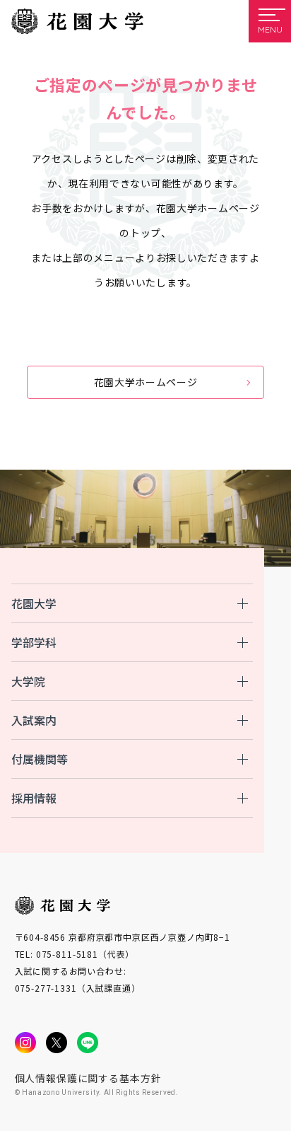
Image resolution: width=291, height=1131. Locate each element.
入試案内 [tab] (34, 720)
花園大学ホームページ (146, 382)
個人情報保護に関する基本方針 (88, 1078)
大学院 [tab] (28, 681)
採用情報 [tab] (34, 797)
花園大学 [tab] (34, 603)
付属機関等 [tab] (39, 758)
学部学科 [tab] (34, 642)
